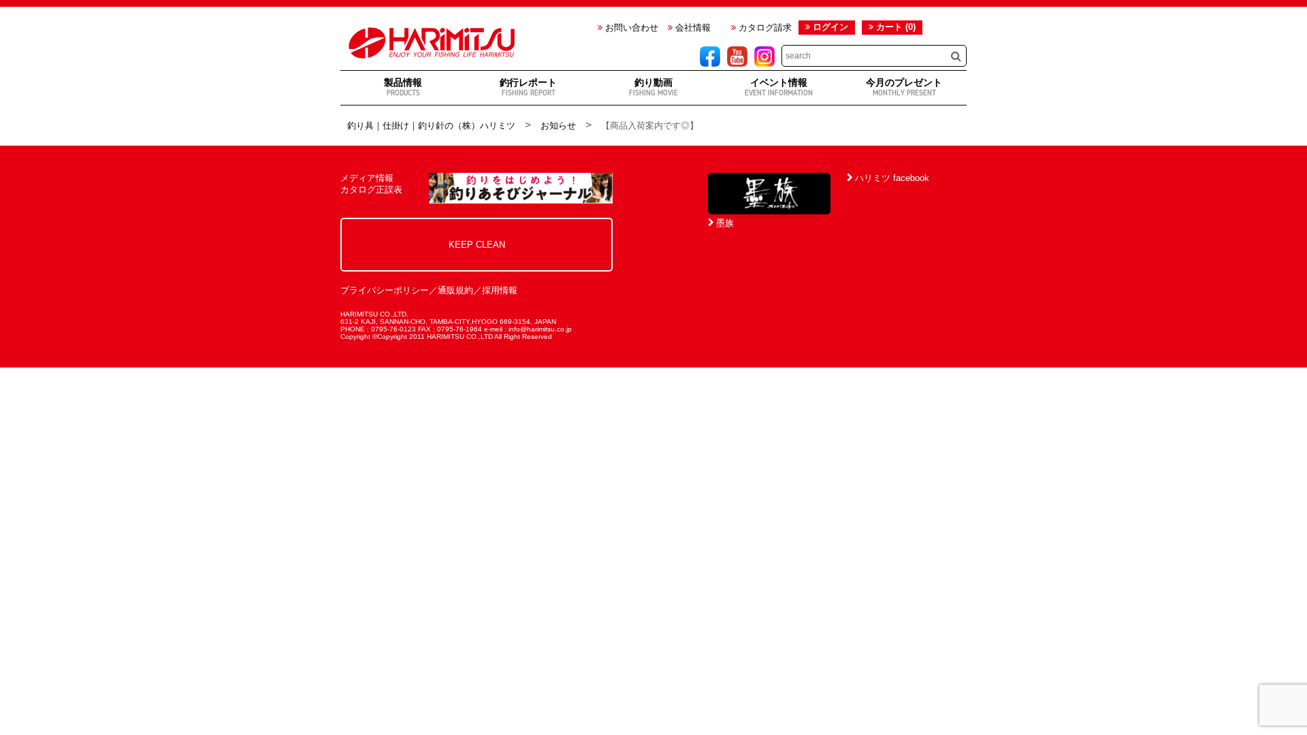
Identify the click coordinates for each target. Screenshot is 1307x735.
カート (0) (894, 27)
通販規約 (455, 290)
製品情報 (403, 87)
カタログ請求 (764, 27)
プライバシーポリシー (384, 290)
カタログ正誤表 (371, 189)
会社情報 (692, 27)
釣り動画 (653, 87)
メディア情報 (366, 178)
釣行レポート (528, 87)
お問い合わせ (630, 27)
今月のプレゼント (904, 87)
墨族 (723, 223)
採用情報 (499, 290)
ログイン (830, 27)
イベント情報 (779, 87)
